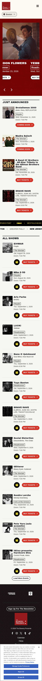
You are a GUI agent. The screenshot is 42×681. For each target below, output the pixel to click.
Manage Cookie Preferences (20, 666)
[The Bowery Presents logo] (6, 6)
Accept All (21, 677)
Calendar (21, 638)
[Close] (39, 647)
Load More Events (21, 578)
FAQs (21, 641)
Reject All (21, 671)
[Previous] (5, 90)
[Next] (11, 90)
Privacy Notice (29, 662)
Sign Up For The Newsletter (21, 609)
